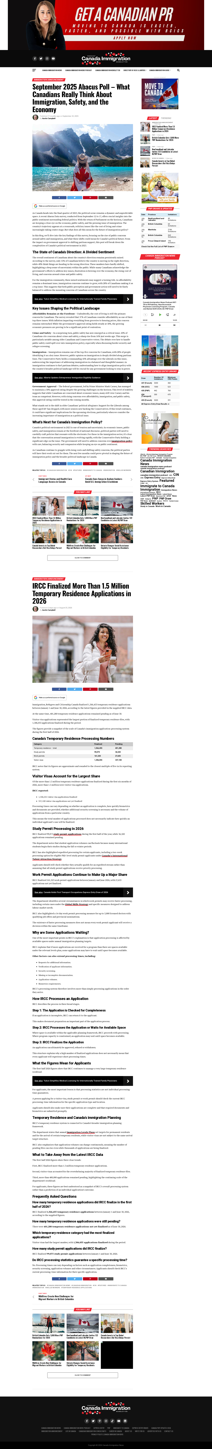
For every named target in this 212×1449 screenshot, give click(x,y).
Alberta (142, 454)
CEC (170, 475)
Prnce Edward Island (157, 241)
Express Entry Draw (168, 478)
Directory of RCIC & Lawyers (134, 70)
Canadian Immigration (57, 470)
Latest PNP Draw (147, 496)
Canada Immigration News (52, 70)
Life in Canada (71, 1431)
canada (159, 458)
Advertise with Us (154, 1431)
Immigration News (169, 490)
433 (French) (146, 400)
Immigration (109, 470)
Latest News (167, 494)
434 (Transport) (146, 395)
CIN (70, 470)
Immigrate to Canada (93, 470)
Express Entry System (149, 481)
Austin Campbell (48, 118)
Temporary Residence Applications (77, 1288)
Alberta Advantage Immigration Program (159, 454)
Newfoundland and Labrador (156, 219)
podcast (152, 501)
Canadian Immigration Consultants (92, 1431)
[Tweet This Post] (74, 197)
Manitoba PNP (161, 496)
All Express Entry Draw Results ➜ (155, 404)
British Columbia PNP (147, 458)
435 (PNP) (145, 391)
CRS (141, 478)
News (174, 496)
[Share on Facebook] (59, 197)
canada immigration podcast (152, 468)
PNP (155, 498)
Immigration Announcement (52, 1431)
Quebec (159, 501)
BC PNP (143, 456)
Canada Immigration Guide (159, 70)
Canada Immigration (169, 458)
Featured (78, 470)
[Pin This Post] (90, 197)
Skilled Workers (124, 470)
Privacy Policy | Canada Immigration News (107, 1434)
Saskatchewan (174, 501)
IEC (147, 483)
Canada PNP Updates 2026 (161, 1428)
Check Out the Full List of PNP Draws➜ (157, 247)
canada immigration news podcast (156, 467)
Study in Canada (147, 506)
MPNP (169, 496)
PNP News (144, 501)
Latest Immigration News (150, 494)
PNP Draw (165, 498)
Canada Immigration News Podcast (78, 70)
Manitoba (152, 230)
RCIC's (165, 501)
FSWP (142, 483)
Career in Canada (115, 1431)
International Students (147, 492)
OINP (142, 499)
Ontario (148, 499)
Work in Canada (163, 506)
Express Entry (152, 477)
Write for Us (140, 1431)
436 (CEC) (145, 387)
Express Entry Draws (140, 1428)
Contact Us (168, 1431)
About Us (128, 1431)
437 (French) (146, 383)
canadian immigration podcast (154, 475)
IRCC (158, 492)
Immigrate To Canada (121, 1428)
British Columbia (155, 224)
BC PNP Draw (152, 456)
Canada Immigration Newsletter (107, 70)
